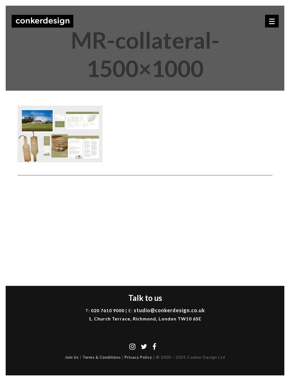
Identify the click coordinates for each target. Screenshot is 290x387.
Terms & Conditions (102, 357)
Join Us (72, 357)
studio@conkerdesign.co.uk (169, 310)
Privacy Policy (138, 357)
